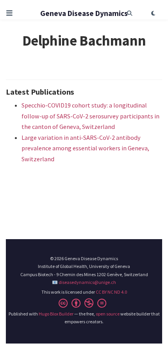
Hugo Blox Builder (56, 314)
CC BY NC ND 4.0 (111, 292)
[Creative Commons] (84, 303)
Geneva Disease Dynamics (84, 13)
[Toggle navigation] (9, 13)
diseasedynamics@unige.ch (87, 282)
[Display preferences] (153, 13)
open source (108, 314)
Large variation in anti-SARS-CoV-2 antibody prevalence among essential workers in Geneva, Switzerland (85, 148)
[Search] (130, 13)
